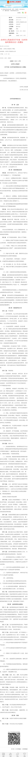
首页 (13, 9)
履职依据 (7, 10)
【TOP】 (13, 749)
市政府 (16, 9)
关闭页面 (25, 749)
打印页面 (18, 749)
